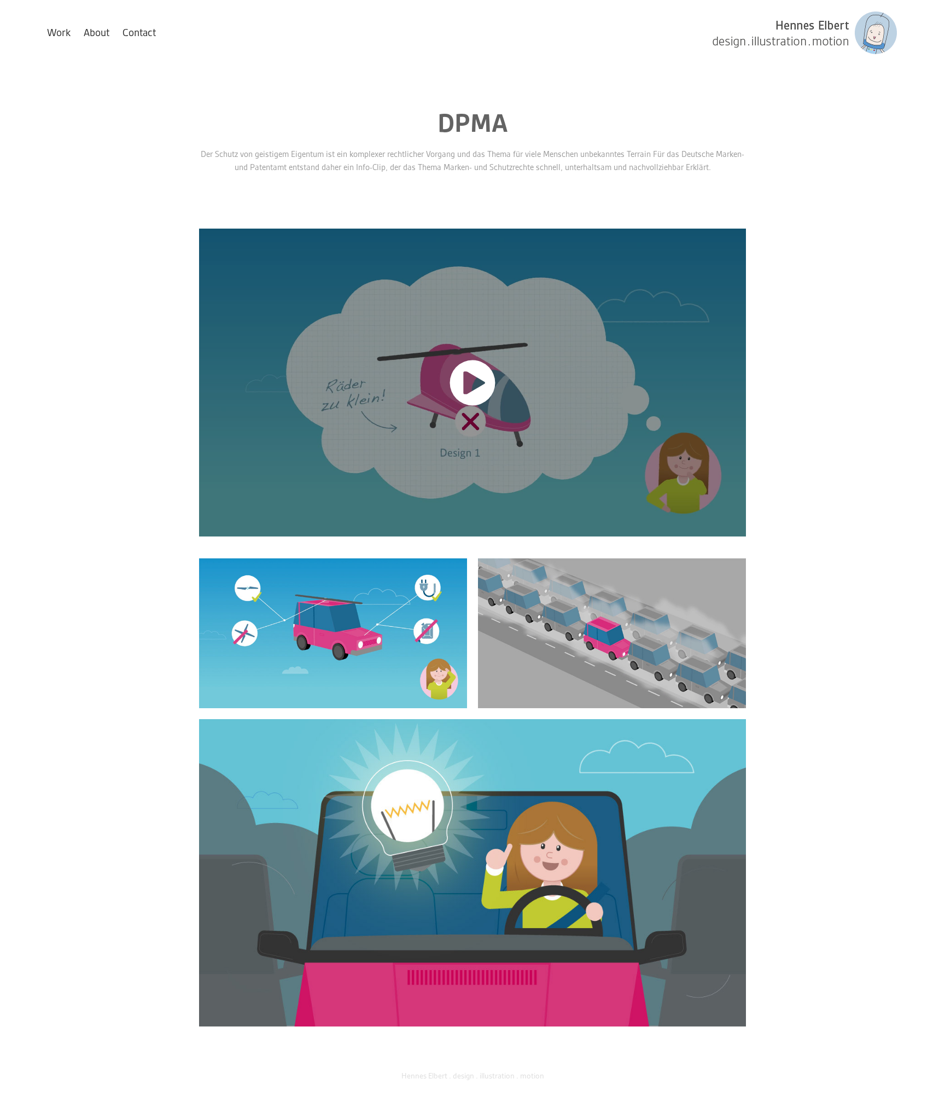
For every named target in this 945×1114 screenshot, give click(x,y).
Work (59, 32)
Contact (139, 32)
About (96, 32)
